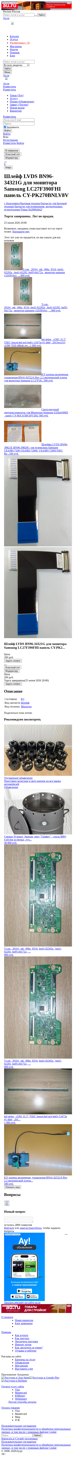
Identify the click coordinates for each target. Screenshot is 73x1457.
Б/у (22, 699)
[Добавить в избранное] (5, 664)
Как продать (22, 1338)
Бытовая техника (30, 203)
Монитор (26, 706)
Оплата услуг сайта (12, 1386)
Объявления (22, 1362)
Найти (7, 68)
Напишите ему (20, 231)
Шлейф (25, 702)
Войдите (9, 1228)
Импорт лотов (23, 1344)
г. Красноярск (12, 203)
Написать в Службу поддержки (19, 1438)
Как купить (21, 1335)
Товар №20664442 (31, 209)
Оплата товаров (10, 1407)
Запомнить (12, 127)
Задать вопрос (13, 660)
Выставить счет (24, 1368)
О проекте (7, 1317)
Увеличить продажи (26, 1341)
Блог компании (24, 1323)
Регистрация (10, 140)
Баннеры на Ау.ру (25, 1359)
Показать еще (12, 1187)
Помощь (6, 1332)
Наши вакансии (24, 1320)
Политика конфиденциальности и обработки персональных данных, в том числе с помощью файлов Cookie (36, 1430)
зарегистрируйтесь (31, 1228)
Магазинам (21, 1365)
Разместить (9, 86)
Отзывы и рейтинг (26, 1350)
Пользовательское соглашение (18, 1425)
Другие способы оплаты (22, 1401)
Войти (7, 133)
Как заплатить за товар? (29, 1347)
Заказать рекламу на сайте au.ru (22, 1302)
